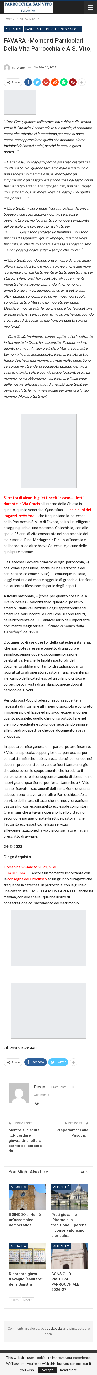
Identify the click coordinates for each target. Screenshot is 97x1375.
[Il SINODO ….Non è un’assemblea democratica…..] (27, 1197)
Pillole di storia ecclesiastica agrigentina (64, 29)
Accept (47, 1370)
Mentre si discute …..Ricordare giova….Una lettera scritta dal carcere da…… (25, 1140)
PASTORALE (33, 29)
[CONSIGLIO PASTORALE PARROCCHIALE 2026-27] (69, 1256)
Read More (68, 1370)
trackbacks (54, 1328)
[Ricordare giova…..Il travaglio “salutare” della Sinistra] (27, 1256)
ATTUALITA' (13, 29)
